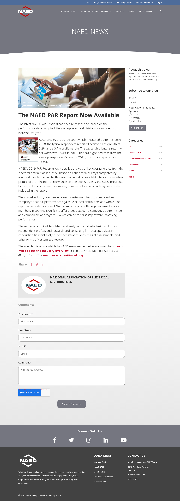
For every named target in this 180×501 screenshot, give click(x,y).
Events (131, 171)
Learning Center (101, 462)
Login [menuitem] (159, 2)
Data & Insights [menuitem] (68, 11)
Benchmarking (54, 105)
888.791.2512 (133, 479)
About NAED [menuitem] (145, 11)
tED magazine (100, 481)
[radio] (144, 111)
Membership (99, 472)
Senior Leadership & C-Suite (140, 159)
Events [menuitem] (120, 11)
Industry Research (31, 105)
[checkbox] (143, 116)
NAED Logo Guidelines (103, 476)
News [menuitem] (131, 11)
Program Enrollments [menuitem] (104, 2)
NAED (44, 105)
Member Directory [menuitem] (144, 2)
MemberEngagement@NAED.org (142, 462)
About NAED (99, 467)
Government (133, 165)
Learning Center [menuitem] (124, 2)
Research (67, 105)
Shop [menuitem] (87, 2)
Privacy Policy (55, 495)
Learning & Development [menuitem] (94, 11)
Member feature (135, 153)
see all (132, 176)
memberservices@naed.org (63, 255)
